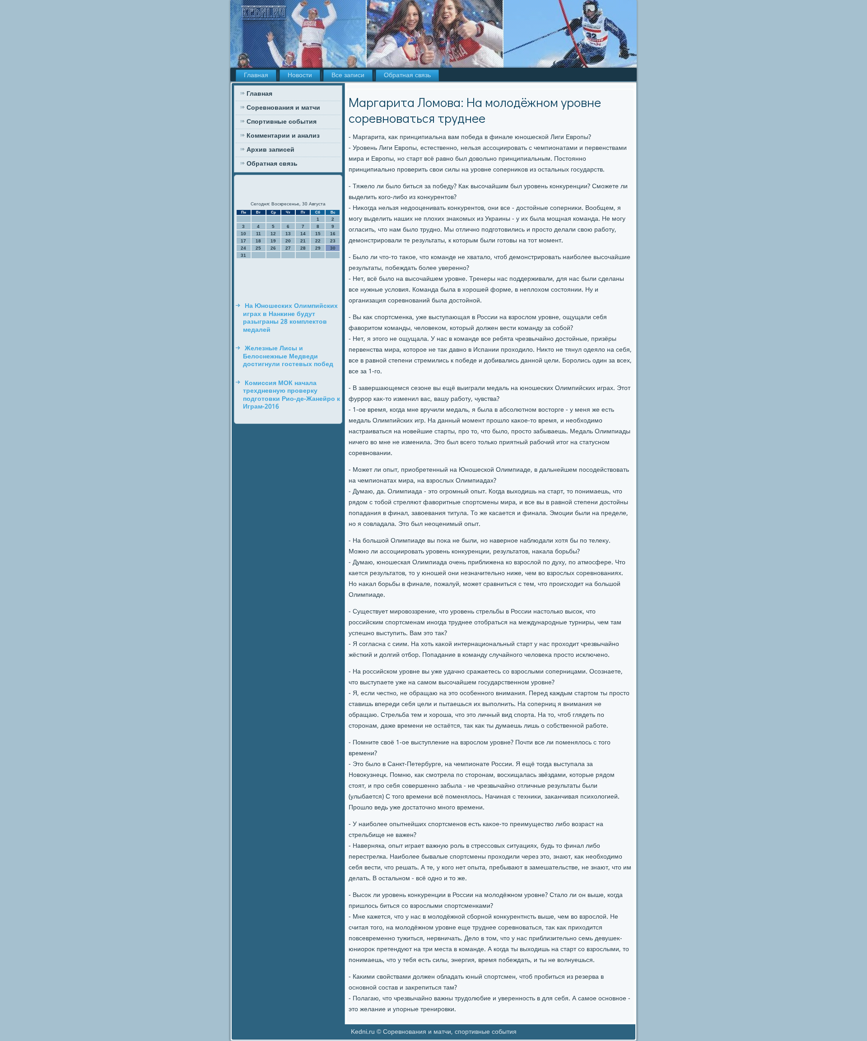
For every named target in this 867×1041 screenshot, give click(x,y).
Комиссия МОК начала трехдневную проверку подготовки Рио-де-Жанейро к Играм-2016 (291, 395)
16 (333, 233)
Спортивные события (282, 121)
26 (273, 248)
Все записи (347, 75)
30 (333, 248)
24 (243, 248)
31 (243, 255)
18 (258, 240)
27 (288, 248)
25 (258, 248)
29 (318, 248)
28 (303, 248)
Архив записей (270, 149)
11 (258, 233)
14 (303, 233)
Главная (256, 75)
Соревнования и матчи (283, 107)
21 (303, 240)
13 (288, 233)
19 (273, 240)
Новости (300, 75)
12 (273, 233)
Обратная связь (407, 75)
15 (318, 233)
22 (318, 240)
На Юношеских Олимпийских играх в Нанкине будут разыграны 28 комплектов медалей (290, 318)
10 (243, 233)
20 (288, 240)
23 (333, 240)
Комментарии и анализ (283, 135)
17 (243, 240)
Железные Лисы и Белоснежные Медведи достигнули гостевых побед (288, 356)
